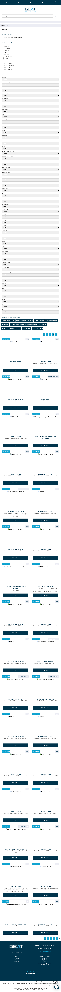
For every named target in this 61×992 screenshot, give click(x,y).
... (58, 334)
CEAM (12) (6, 46)
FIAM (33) (6, 50)
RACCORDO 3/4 (45, 399)
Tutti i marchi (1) (8, 69)
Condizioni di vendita (44, 956)
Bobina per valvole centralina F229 (15, 924)
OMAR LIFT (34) (8, 64)
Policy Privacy (44, 958)
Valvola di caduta (15, 361)
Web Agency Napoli (38, 989)
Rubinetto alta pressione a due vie (16, 849)
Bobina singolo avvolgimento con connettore (45, 437)
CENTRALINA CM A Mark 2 (45, 586)
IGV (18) (6, 58)
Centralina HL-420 (45, 886)
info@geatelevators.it (45, 951)
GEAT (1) (6, 52)
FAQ (44, 961)
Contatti (16, 961)
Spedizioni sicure (44, 964)
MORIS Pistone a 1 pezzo (16, 399)
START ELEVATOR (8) (9, 65)
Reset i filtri (5, 29)
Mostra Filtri (5, 25)
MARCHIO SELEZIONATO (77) (11, 60)
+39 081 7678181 (46, 947)
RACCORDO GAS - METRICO (15, 511)
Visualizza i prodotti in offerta (13, 37)
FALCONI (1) (7, 48)
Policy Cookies (44, 960)
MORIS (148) (7, 62)
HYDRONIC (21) (8, 56)
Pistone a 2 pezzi (45, 361)
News (16, 960)
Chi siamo (16, 958)
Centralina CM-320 (15, 886)
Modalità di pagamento (44, 963)
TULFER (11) (7, 67)
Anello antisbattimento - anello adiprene (16, 587)
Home (16, 956)
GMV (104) (6, 54)
